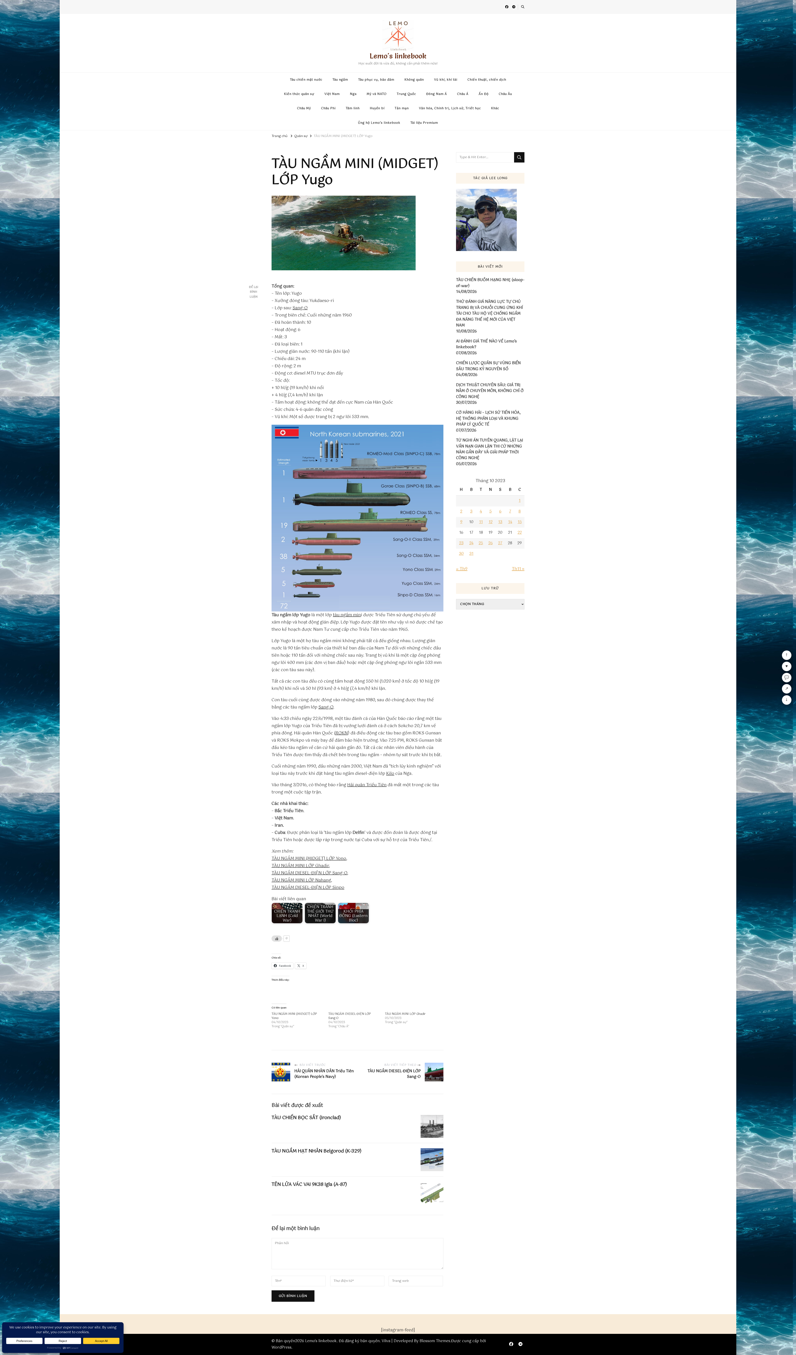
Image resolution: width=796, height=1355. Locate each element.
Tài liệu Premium (424, 122)
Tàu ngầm (340, 79)
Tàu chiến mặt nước (306, 79)
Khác (495, 108)
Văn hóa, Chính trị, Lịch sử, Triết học (450, 108)
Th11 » (518, 569)
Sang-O (300, 308)
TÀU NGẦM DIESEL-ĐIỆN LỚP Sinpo (308, 887)
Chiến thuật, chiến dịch (486, 79)
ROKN (341, 733)
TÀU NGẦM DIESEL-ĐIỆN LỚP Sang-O (309, 873)
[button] (357, 518)
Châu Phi (328, 108)
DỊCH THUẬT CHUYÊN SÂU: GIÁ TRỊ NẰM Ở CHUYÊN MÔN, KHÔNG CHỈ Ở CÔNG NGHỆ (490, 391)
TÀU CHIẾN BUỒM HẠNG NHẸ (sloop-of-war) (490, 283)
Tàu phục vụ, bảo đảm (376, 79)
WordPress (281, 1347)
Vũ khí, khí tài (445, 79)
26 (490, 543)
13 (500, 522)
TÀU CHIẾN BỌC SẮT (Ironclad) (306, 1118)
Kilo (390, 773)
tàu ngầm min (347, 615)
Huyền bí (377, 108)
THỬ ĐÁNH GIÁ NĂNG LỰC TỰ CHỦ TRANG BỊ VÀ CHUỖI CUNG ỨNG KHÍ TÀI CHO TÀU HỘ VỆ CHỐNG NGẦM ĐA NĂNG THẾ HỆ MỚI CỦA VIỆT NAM (489, 313)
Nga (353, 94)
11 (481, 522)
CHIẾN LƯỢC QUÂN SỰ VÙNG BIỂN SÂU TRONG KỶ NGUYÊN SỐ (488, 366)
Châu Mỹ (304, 108)
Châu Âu (505, 94)
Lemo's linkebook (398, 55)
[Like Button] (277, 938)
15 (520, 522)
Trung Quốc (406, 94)
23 (461, 543)
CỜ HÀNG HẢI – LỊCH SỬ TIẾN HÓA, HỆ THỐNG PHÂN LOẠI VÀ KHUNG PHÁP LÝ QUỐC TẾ (488, 418)
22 (520, 533)
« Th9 (461, 569)
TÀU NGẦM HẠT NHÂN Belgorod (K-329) (317, 1151)
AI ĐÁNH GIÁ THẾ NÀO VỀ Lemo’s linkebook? (486, 344)
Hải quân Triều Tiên (367, 785)
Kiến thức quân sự (299, 94)
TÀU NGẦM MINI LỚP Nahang (301, 880)
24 (471, 543)
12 (491, 522)
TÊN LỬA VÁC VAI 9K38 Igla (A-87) (309, 1184)
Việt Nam (332, 94)
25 (481, 543)
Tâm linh (353, 108)
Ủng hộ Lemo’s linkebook (379, 122)
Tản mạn (402, 108)
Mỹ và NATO (377, 94)
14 (510, 522)
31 (471, 554)
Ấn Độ (484, 94)
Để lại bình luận (253, 292)
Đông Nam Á (436, 94)
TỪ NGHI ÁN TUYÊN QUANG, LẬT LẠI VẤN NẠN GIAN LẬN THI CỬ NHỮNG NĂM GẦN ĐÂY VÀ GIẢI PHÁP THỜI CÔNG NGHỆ (489, 449)
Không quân (414, 79)
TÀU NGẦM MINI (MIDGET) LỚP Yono (309, 858)
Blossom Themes (435, 1341)
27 (500, 543)
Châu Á (462, 94)
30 (461, 554)
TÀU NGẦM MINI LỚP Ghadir (300, 865)
